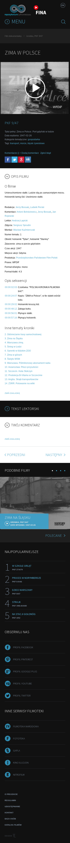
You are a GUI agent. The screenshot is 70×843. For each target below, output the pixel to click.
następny (54, 454)
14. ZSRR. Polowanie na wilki (20, 383)
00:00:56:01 (11, 313)
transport (14, 143)
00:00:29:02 (11, 304)
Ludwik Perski (37, 207)
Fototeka (19, 738)
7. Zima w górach (13, 355)
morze (23, 143)
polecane (53, 535)
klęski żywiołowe (36, 143)
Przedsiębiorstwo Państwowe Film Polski (36, 257)
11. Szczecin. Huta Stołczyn (18, 371)
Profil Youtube (22, 683)
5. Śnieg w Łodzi (13, 346)
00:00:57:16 (11, 317)
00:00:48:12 (11, 308)
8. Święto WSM (12, 359)
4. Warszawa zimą (14, 342)
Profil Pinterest (23, 659)
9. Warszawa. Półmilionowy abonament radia (27, 363)
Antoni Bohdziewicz (27, 212)
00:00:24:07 (11, 295)
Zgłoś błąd (45, 153)
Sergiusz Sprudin (22, 225)
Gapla (16, 750)
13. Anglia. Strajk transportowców (21, 379)
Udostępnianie (12, 806)
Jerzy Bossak (22, 207)
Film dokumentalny (13, 36)
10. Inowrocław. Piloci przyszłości (21, 367)
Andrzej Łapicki (20, 220)
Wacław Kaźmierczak (24, 230)
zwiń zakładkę (12, 393)
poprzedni (16, 454)
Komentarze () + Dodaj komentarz (22, 153)
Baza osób (10, 819)
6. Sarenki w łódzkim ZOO (18, 350)
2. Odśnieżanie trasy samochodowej (23, 334)
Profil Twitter (21, 695)
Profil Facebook (23, 647)
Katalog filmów (13, 825)
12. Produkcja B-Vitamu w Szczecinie (23, 375)
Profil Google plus (25, 671)
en (62, 5)
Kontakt (9, 813)
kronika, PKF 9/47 (35, 36)
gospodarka (34, 139)
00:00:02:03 (11, 287)
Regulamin (10, 800)
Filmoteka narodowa (26, 726)
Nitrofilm (18, 774)
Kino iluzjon (21, 762)
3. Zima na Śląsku (14, 338)
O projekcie (11, 794)
